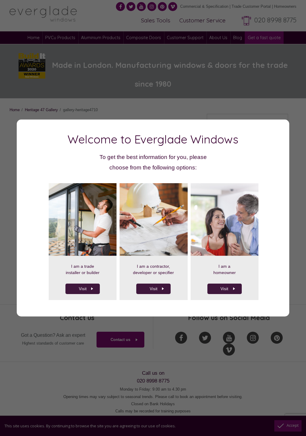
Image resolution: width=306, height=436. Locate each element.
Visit (83, 289)
